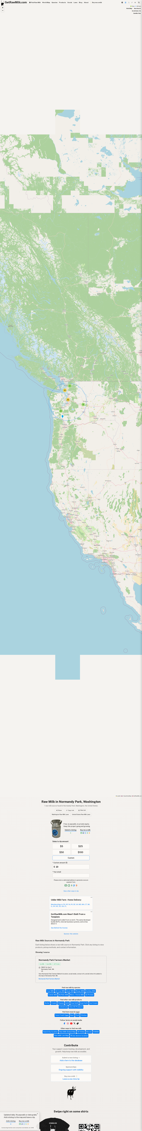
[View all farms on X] (74, 1023)
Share (60, 810)
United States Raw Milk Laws (81, 814)
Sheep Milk (80, 991)
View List (83, 810)
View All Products (76, 1007)
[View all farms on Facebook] (64, 1023)
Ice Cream (93, 1003)
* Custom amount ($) (59, 863)
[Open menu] (138, 2)
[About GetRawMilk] (4, 1116)
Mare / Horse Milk (77, 995)
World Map (46, 2)
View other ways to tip (71, 891)
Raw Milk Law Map (61, 1036)
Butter (47, 1003)
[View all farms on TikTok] (77, 1023)
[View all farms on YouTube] (71, 1023)
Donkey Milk (90, 991)
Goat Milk (70, 991)
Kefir (67, 1003)
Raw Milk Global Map (67, 1032)
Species (54, 2)
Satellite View (137, 13)
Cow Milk (50, 991)
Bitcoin (89, 1032)
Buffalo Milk (63, 995)
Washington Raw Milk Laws (60, 814)
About (86, 2)
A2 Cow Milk (60, 991)
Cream (53, 1003)
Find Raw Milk (36, 2)
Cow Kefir (74, 1003)
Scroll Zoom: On (136, 11)
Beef (72, 1015)
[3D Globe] (122, 2)
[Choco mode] (132, 2)
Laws (75, 2)
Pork (77, 1015)
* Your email (56, 872)
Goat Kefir (84, 1003)
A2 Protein (89, 995)
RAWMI (96, 1032)
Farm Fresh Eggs (62, 1015)
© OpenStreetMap (126, 796)
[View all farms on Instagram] (67, 1023)
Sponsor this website (71, 934)
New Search (137, 8)
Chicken (84, 1015)
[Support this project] (125, 2)
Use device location (80, 1036)
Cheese (61, 1003)
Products (62, 2)
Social (69, 2)
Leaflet (118, 796)
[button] (62, 417)
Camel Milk (52, 995)
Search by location (50, 1032)
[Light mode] (135, 2)
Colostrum (63, 1007)
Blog (80, 2)
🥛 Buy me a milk (96, 2)
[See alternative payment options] (74, 885)
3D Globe (81, 1032)
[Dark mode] (129, 2)
